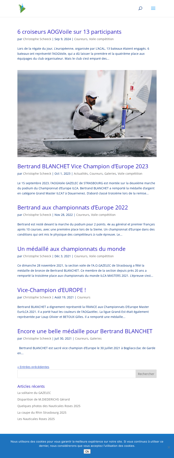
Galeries (110, 173)
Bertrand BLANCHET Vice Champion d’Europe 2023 (82, 166)
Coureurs (80, 39)
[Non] (169, 447)
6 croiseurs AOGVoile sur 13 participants (69, 31)
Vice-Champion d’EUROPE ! (51, 290)
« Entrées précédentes (33, 367)
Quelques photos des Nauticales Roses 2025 (48, 406)
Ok (87, 451)
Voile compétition (101, 39)
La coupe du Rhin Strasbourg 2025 (41, 412)
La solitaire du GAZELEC (34, 393)
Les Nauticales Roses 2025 (36, 419)
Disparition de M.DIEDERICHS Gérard (43, 399)
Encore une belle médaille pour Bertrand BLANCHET (84, 331)
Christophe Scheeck (37, 39)
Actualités (81, 173)
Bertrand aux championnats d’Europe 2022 (72, 207)
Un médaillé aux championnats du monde (71, 249)
